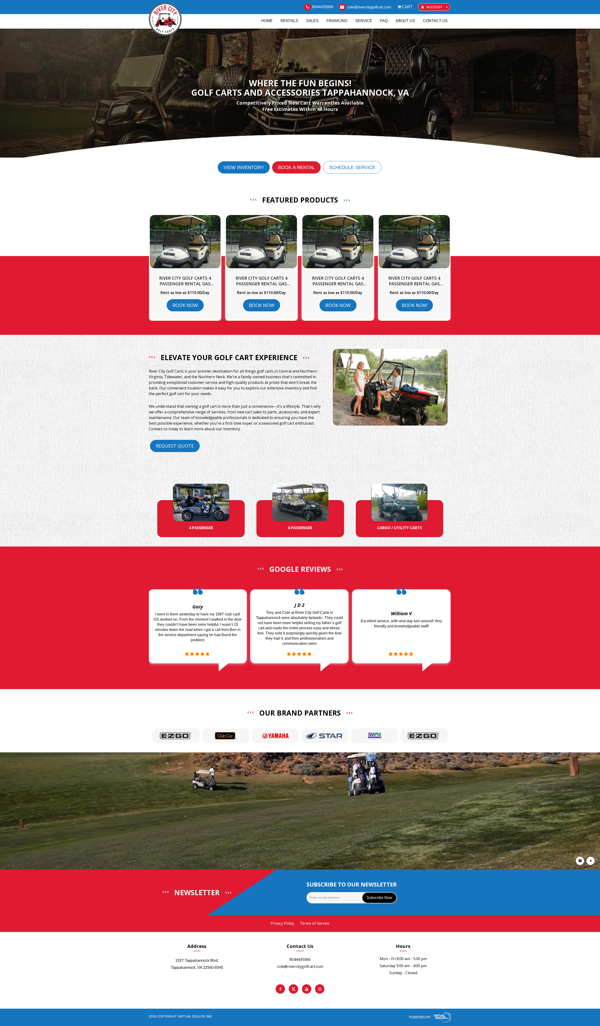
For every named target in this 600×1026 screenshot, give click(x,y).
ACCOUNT (434, 7)
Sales (312, 21)
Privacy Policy (282, 923)
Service (363, 21)
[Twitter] (293, 989)
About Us (405, 21)
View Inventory (244, 167)
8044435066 (300, 959)
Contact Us (435, 21)
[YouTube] (306, 989)
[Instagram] (319, 989)
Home (267, 21)
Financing (336, 21)
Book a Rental (296, 167)
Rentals (289, 21)
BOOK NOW (185, 305)
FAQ (384, 21)
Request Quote (175, 446)
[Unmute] (590, 861)
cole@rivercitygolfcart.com (300, 966)
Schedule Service (352, 167)
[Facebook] (280, 989)
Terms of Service (314, 923)
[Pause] (580, 861)
